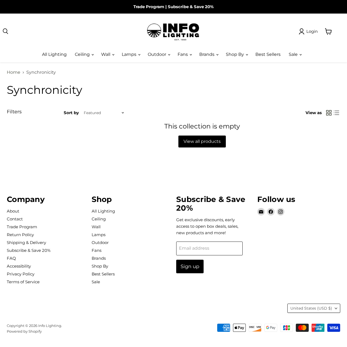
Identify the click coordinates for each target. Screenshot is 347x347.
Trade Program (148, 6)
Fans (183, 54)
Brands (207, 54)
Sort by (71, 112)
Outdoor (157, 54)
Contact (15, 218)
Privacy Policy (20, 274)
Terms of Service (23, 281)
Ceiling (83, 54)
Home (13, 72)
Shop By (235, 54)
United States (311, 308)
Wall (106, 54)
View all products (202, 141)
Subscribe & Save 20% (191, 6)
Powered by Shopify (24, 331)
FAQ (11, 258)
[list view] (336, 113)
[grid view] (329, 113)
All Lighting (54, 54)
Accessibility (19, 266)
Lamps (129, 54)
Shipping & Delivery (26, 242)
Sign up (190, 266)
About (13, 211)
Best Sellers (268, 54)
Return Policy (20, 234)
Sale (294, 54)
